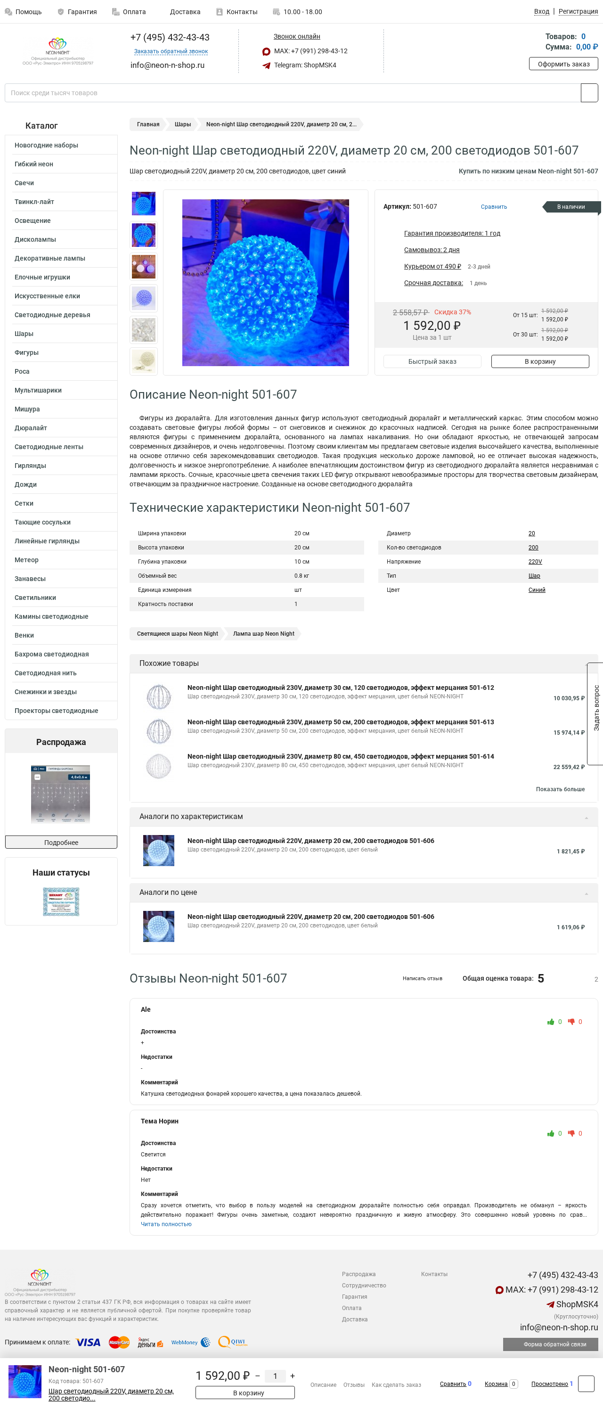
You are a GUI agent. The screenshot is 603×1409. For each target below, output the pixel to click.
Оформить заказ (564, 64)
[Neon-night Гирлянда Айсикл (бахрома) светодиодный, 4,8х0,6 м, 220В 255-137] (60, 794)
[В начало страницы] (586, 1384)
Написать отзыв (422, 978)
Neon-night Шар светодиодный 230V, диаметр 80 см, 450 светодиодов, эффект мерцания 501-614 (340, 756)
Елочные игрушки (42, 277)
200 (533, 547)
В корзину (540, 361)
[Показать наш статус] (61, 901)
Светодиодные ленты (49, 447)
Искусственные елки (47, 296)
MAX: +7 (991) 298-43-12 (310, 51)
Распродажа (359, 1274)
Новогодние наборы (46, 145)
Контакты (242, 12)
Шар (534, 576)
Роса (22, 371)
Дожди (26, 484)
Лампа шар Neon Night (263, 634)
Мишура (27, 409)
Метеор (27, 560)
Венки (24, 635)
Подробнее (61, 842)
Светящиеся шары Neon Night (177, 634)
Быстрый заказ (432, 361)
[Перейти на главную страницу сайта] (58, 51)
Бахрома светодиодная (52, 654)
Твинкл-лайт (34, 201)
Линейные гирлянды (47, 541)
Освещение (33, 220)
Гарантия (82, 12)
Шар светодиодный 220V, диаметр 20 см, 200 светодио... (111, 1395)
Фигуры (27, 352)
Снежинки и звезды (46, 692)
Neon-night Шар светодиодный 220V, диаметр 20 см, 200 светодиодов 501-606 (310, 840)
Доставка (185, 12)
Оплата (134, 12)
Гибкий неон (34, 164)
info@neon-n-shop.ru (558, 1327)
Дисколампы (35, 239)
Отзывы (354, 1385)
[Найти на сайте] (589, 92)
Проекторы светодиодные (56, 710)
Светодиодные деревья (52, 315)
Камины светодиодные (52, 616)
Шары (24, 333)
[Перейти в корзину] (535, 42)
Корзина (496, 1384)
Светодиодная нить (46, 673)
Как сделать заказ (396, 1385)
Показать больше (560, 789)
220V (535, 561)
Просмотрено (549, 1384)
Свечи (24, 183)
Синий (537, 590)
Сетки (24, 503)
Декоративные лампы (50, 258)
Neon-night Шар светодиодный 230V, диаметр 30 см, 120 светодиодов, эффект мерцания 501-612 (340, 687)
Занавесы (30, 578)
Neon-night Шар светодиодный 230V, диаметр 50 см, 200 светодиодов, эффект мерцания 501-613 (340, 722)
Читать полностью (166, 1224)
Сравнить (453, 1384)
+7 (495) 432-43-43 (169, 37)
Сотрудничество (364, 1285)
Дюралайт (31, 428)
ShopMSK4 (576, 1304)
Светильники (35, 597)
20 (532, 533)
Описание (323, 1385)
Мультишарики (38, 390)
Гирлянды (30, 465)
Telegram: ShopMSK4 (304, 65)
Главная (148, 124)
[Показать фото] (144, 203)
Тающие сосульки (43, 522)
